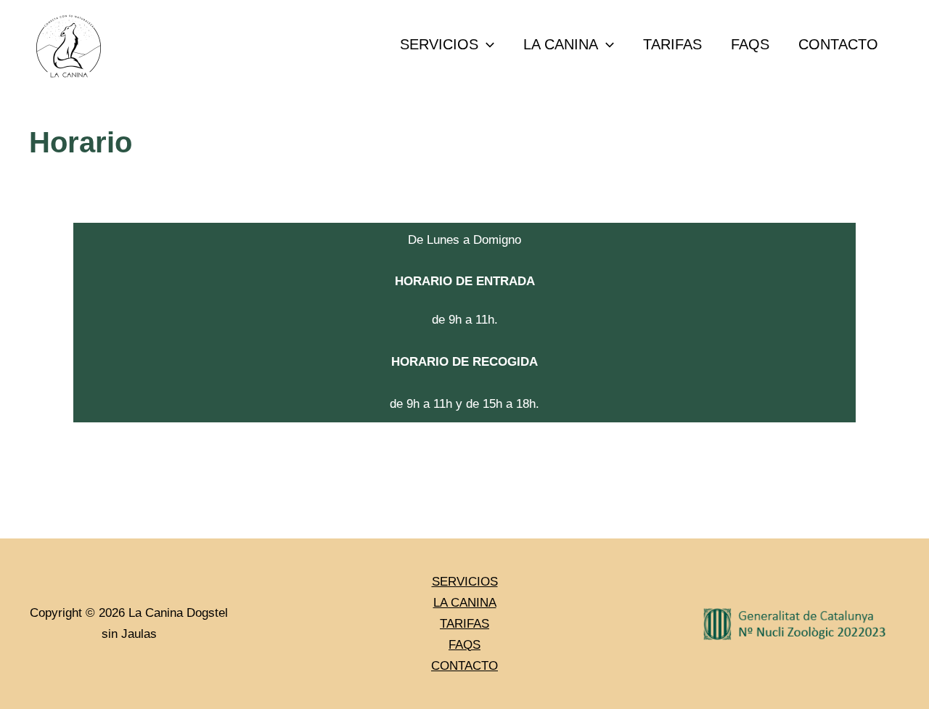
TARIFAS (672, 44)
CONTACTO (838, 44)
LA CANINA (560, 44)
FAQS (750, 44)
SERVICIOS (439, 44)
